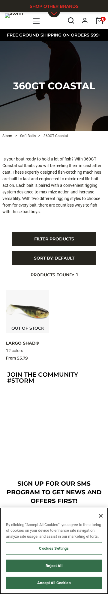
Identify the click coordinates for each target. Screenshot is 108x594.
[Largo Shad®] (27, 311)
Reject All (54, 565)
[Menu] (36, 20)
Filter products (54, 239)
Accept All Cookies (53, 583)
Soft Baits (27, 136)
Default (54, 258)
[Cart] (99, 20)
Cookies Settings (54, 548)
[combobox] (54, 258)
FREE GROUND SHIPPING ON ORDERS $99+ (54, 35)
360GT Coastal (54, 86)
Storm (7, 136)
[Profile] (85, 20)
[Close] (100, 515)
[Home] (14, 20)
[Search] (71, 20)
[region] (54, 550)
